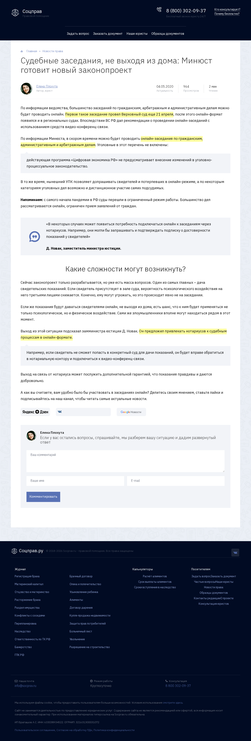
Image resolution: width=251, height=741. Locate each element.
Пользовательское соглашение (35, 730)
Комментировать (43, 496)
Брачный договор (81, 576)
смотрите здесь (173, 702)
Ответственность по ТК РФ (32, 639)
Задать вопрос (78, 33)
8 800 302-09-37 (178, 686)
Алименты (76, 600)
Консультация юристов (214, 604)
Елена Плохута (47, 86)
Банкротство (23, 647)
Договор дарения (81, 607)
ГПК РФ (19, 655)
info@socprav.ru (25, 686)
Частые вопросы (205, 582)
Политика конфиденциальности (114, 730)
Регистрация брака (27, 576)
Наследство (23, 631)
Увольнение (77, 639)
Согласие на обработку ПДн (74, 730)
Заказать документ (108, 33)
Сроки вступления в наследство (155, 587)
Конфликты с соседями (30, 615)
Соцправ (32, 11)
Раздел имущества (27, 607)
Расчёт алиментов (155, 576)
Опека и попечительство (85, 584)
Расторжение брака (28, 600)
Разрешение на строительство (90, 647)
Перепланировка (25, 623)
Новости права (213, 587)
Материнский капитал (29, 584)
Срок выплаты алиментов (155, 582)
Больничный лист (81, 631)
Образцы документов (167, 33)
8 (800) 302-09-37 (186, 10)
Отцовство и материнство (32, 592)
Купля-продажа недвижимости (90, 615)
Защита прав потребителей (88, 623)
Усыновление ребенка (84, 592)
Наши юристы (136, 33)
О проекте (227, 598)
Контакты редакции (207, 598)
